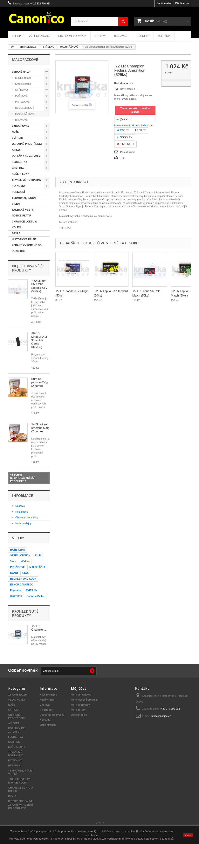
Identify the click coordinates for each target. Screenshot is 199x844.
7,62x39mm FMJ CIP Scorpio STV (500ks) (39, 286)
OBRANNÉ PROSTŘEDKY (27, 143)
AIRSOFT (17, 149)
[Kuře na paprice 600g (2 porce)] (18, 387)
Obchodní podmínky (72, 36)
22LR (38, 555)
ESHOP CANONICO (21, 584)
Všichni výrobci (39, 36)
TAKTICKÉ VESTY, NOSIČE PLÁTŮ (23, 212)
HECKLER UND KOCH (23, 578)
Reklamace (121, 36)
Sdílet (141, 130)
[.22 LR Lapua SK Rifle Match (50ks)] (149, 269)
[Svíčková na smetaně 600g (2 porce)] (18, 432)
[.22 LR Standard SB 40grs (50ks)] (72, 269)
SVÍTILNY (18, 137)
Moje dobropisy (80, 704)
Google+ (125, 137)
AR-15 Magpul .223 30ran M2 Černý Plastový (39, 340)
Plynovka (15, 590)
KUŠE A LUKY (20, 173)
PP (103, 823)
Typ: (116, 88)
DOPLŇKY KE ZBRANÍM (26, 155)
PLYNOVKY (19, 185)
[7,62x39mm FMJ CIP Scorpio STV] (18, 289)
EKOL (25, 573)
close (188, 835)
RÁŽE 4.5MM (17, 549)
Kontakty (164, 36)
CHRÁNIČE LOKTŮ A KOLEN (24, 224)
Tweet (124, 130)
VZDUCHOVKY (20, 125)
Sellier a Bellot (35, 596)
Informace (22, 495)
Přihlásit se (182, 3)
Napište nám (164, 3)
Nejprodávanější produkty (28, 268)
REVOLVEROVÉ (24, 107)
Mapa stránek (48, 724)
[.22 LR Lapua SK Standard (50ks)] (111, 269)
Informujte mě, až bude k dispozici (133, 125)
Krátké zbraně (22, 83)
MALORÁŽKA (37, 567)
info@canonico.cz (161, 716)
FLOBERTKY (19, 161)
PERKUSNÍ (18, 192)
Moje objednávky (81, 694)
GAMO (14, 573)
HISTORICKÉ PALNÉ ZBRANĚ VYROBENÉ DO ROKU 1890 (27, 245)
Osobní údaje (79, 714)
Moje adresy (78, 709)
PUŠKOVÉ (21, 95)
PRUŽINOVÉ (17, 567)
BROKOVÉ (21, 119)
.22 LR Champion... (39, 627)
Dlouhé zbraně (22, 77)
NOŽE (15, 131)
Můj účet (78, 688)
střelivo (25, 561)
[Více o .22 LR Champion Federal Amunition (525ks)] (18, 634)
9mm (13, 561)
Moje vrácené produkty (84, 699)
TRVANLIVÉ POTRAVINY (26, 179)
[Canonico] (36, 17)
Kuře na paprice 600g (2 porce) (39, 382)
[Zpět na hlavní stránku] (12, 47)
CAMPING (18, 167)
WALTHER (16, 596)
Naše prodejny (23, 523)
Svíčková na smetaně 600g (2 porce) (40, 428)
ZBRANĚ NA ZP (21, 71)
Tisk (122, 157)
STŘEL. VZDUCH (20, 555)
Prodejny (143, 36)
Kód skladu (121, 83)
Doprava (100, 36)
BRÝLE (16, 233)
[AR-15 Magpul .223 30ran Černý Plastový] (18, 341)
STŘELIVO (21, 89)
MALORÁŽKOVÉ (24, 113)
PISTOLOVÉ (22, 101)
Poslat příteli (127, 152)
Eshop (16, 36)
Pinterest (126, 144)
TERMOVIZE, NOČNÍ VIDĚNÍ (24, 201)
